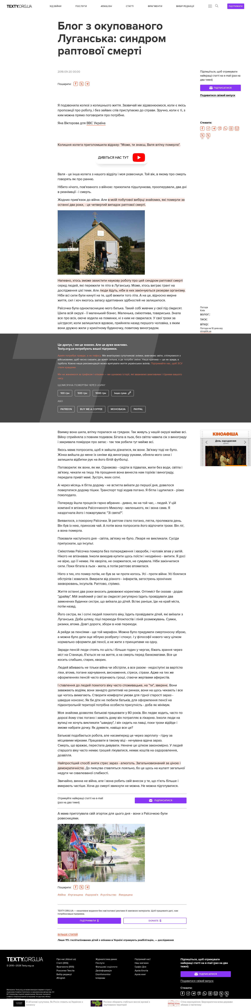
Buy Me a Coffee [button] (91, 409)
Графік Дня (140, 966)
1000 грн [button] (100, 393)
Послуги (100, 963)
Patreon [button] (66, 409)
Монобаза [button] (118, 409)
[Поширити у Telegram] (87, 84)
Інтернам (100, 978)
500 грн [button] (82, 393)
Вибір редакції (64, 974)
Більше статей (68, 934)
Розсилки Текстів (66, 970)
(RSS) (65, 963)
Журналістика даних (106, 959)
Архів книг (140, 974)
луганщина (76, 895)
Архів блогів (141, 970)
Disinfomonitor (103, 974)
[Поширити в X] (81, 84)
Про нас (61, 959)
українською (30, 994)
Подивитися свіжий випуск (217, 95)
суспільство (109, 895)
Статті (59, 963)
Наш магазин (142, 963)
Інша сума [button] (120, 393)
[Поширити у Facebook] (75, 84)
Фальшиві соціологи (106, 966)
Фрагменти (62, 966)
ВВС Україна (96, 123)
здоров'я (92, 895)
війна (62, 895)
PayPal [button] (138, 409)
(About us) (71, 959)
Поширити (64, 84)
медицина (126, 895)
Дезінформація (104, 970)
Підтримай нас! (142, 959)
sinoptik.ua (205, 331)
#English (61, 978)
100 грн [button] (64, 393)
